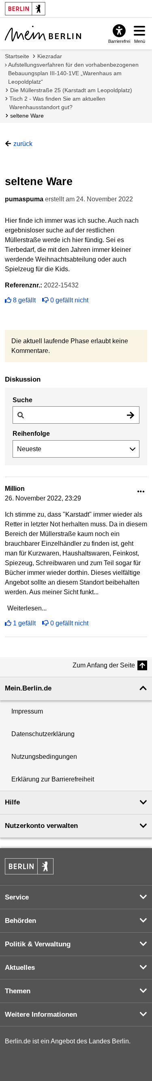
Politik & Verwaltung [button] (38, 944)
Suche (22, 400)
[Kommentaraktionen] (141, 491)
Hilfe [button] (12, 802)
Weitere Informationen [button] (41, 1014)
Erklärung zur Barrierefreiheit (52, 779)
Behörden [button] (20, 921)
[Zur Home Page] (43, 33)
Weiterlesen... (27, 608)
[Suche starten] (130, 415)
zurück (22, 143)
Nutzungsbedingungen (44, 756)
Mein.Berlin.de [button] (28, 688)
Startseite (17, 56)
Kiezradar (49, 56)
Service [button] (17, 897)
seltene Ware (27, 115)
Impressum (27, 711)
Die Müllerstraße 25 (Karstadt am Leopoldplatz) (71, 90)
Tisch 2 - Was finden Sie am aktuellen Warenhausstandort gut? (57, 102)
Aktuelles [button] (20, 967)
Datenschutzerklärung (43, 734)
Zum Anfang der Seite (104, 665)
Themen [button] (17, 991)
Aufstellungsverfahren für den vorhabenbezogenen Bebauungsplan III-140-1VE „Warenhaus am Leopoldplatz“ (73, 73)
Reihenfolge (31, 433)
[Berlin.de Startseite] (29, 866)
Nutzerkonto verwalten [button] (41, 826)
